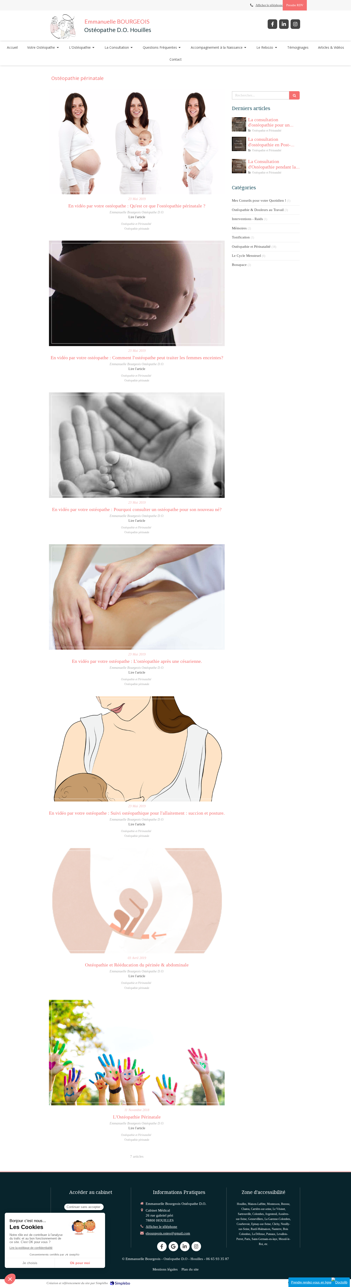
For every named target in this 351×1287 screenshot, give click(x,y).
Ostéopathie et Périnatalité (251, 246)
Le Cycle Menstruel (246, 256)
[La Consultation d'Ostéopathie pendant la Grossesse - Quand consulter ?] (239, 166)
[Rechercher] (294, 95)
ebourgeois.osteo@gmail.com (168, 1233)
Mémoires (239, 228)
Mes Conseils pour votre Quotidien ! (259, 200)
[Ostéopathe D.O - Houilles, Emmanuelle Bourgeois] (63, 26)
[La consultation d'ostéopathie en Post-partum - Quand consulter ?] (239, 144)
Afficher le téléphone (269, 5)
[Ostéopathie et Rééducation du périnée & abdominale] (137, 901)
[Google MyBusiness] (173, 1246)
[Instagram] (295, 24)
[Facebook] (272, 24)
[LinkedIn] (284, 24)
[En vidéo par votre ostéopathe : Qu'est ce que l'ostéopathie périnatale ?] (137, 141)
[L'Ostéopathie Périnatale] (137, 1052)
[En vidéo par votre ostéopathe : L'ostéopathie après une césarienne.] (137, 597)
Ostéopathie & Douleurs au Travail (258, 210)
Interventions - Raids (247, 219)
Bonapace (239, 265)
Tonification (241, 237)
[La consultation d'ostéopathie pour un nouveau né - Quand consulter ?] (239, 124)
